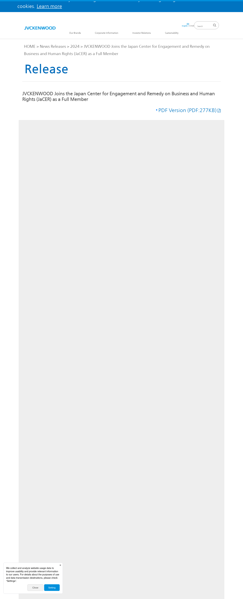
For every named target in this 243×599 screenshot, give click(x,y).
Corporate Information (106, 33)
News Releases (53, 46)
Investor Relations (141, 33)
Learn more (49, 6)
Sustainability (172, 33)
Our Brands (75, 33)
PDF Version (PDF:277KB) (187, 110)
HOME (30, 46)
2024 (75, 46)
